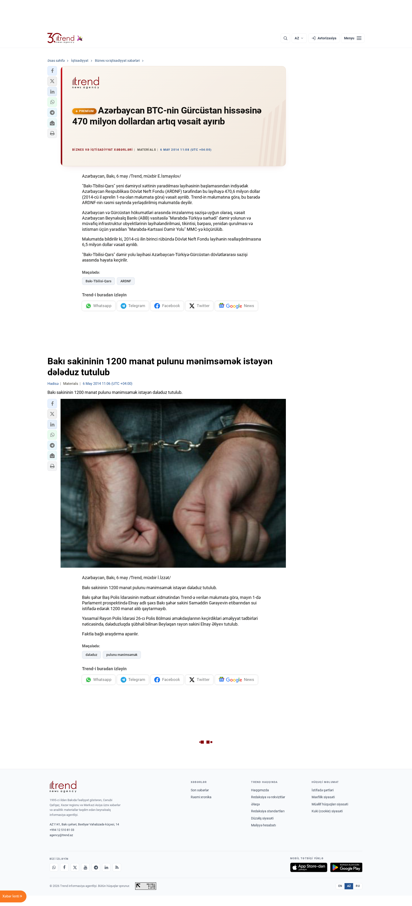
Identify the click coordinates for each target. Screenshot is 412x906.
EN (340, 886)
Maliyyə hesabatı (263, 825)
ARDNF (125, 281)
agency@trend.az (61, 835)
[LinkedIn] (106, 867)
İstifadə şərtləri (323, 790)
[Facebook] (64, 867)
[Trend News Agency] (63, 787)
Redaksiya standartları (267, 811)
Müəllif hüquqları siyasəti (330, 804)
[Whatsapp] (54, 867)
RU (358, 886)
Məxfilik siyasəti (323, 797)
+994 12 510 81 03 (62, 830)
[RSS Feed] (117, 867)
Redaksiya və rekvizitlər (268, 797)
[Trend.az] (65, 38)
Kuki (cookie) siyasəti (327, 811)
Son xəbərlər (200, 790)
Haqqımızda (260, 790)
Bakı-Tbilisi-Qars (98, 281)
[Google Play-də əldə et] (346, 867)
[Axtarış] (285, 38)
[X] (75, 867)
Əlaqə (255, 804)
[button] (52, 70)
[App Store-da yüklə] (308, 867)
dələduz (91, 655)
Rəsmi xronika (201, 797)
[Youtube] (85, 867)
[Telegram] (96, 867)
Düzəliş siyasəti (262, 818)
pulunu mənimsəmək (121, 655)
